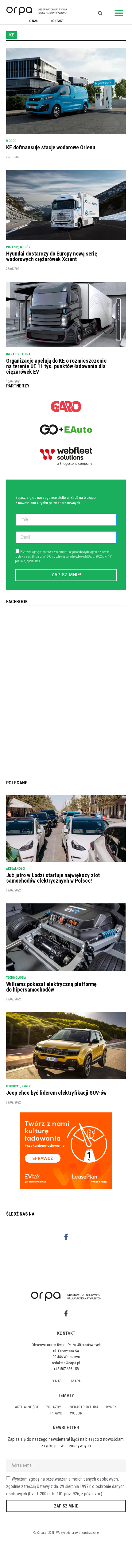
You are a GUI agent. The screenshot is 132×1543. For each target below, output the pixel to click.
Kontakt (57, 21)
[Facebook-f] (66, 1237)
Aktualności (15, 868)
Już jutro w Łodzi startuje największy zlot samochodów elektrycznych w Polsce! (53, 878)
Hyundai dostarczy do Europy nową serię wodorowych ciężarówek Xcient (51, 256)
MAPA (75, 1381)
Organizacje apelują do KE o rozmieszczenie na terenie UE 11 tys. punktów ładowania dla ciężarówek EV (56, 366)
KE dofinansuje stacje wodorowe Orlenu (50, 147)
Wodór (11, 141)
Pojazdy (12, 247)
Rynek (26, 1086)
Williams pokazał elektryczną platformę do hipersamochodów (51, 987)
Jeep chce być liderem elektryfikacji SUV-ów (56, 1092)
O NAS (33, 21)
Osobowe (13, 1086)
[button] (119, 13)
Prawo (56, 1413)
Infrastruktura (18, 354)
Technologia (16, 977)
